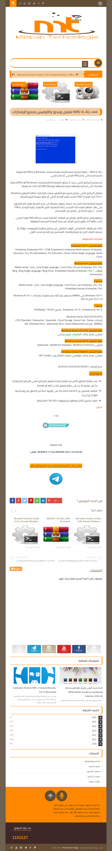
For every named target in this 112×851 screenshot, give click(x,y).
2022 (94, 735)
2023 (94, 730)
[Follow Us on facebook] (30, 848)
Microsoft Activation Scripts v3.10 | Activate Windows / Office (56, 75)
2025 (94, 722)
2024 (94, 726)
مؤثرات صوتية (94, 781)
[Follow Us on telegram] (26, 848)
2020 (94, 744)
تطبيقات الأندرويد (93, 771)
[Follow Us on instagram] (21, 848)
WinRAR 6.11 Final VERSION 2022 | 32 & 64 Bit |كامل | (56, 452)
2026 (94, 717)
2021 (94, 739)
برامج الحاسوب (50, 119)
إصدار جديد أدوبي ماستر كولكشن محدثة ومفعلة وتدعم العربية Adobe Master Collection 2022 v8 (83, 692)
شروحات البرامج (94, 776)
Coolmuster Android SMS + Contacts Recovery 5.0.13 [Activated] (34, 690)
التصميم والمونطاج (92, 761)
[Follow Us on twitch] (12, 848)
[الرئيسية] (98, 63)
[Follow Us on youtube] (16, 848)
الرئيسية (61, 119)
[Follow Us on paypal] (35, 848)
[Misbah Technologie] (57, 39)
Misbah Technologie (70, 847)
